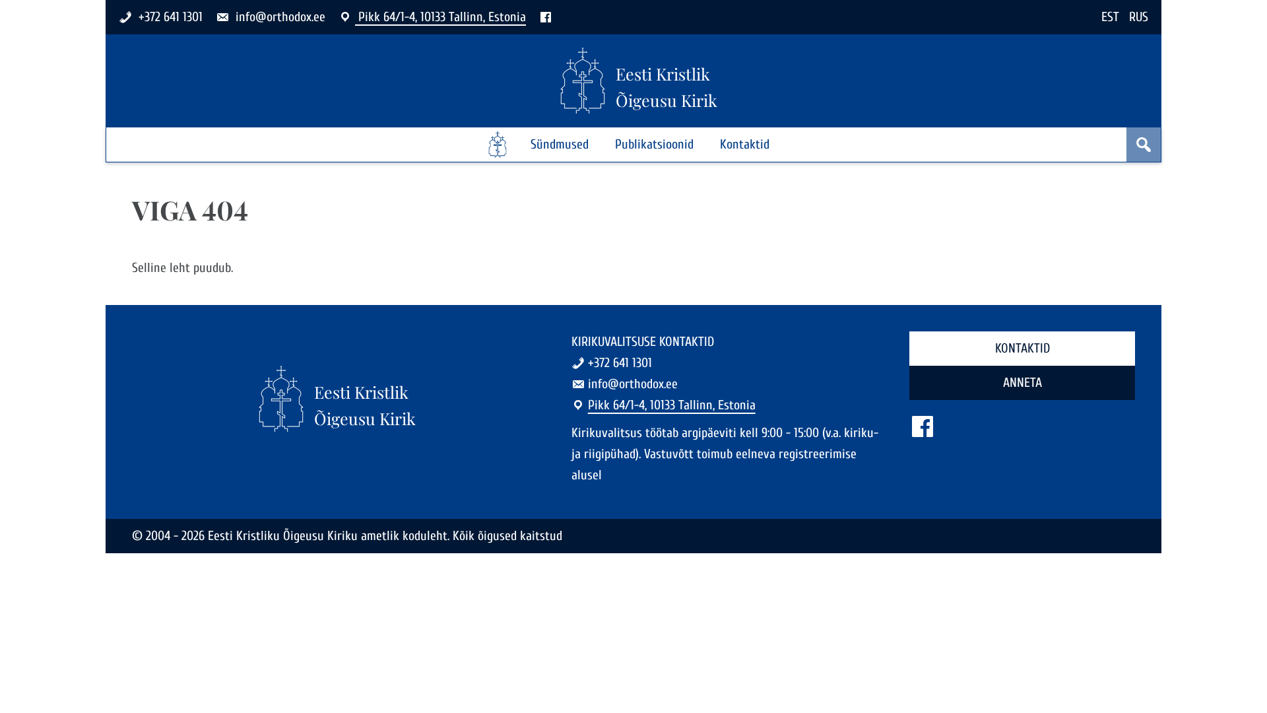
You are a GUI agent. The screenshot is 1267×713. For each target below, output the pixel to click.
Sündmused (560, 144)
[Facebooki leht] (545, 16)
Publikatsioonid (654, 144)
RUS (1138, 16)
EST (1110, 16)
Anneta (1022, 382)
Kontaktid (744, 144)
